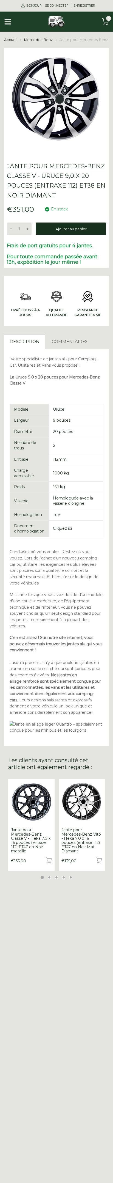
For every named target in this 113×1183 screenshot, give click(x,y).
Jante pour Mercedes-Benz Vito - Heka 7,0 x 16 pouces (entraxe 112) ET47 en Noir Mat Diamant (81, 840)
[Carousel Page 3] (56, 877)
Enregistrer (84, 5)
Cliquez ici (62, 528)
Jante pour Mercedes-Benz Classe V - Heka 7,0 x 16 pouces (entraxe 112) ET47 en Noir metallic (30, 840)
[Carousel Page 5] (70, 877)
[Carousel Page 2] (49, 877)
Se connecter (57, 5)
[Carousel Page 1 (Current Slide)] (42, 877)
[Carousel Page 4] (63, 877)
